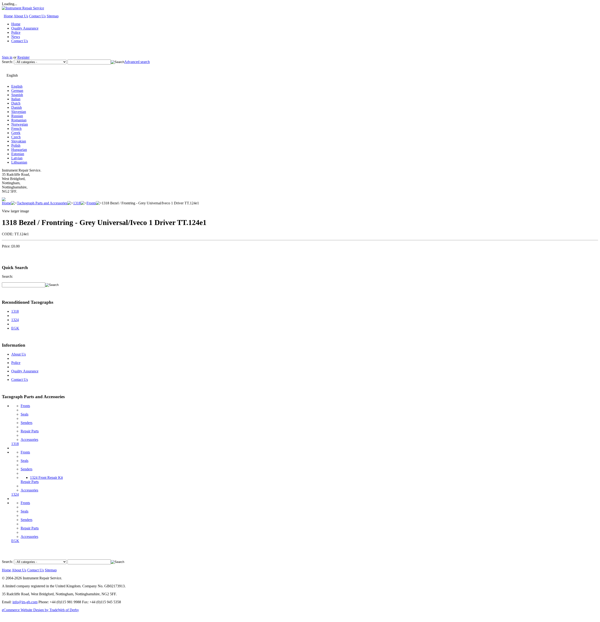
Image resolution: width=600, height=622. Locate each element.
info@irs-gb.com (25, 602)
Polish (15, 145)
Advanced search (137, 62)
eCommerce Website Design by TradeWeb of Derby (40, 610)
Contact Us (37, 16)
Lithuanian (19, 162)
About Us (21, 16)
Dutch (15, 103)
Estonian (17, 154)
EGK (15, 328)
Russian (17, 116)
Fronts (91, 203)
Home (8, 16)
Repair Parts (30, 431)
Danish (16, 107)
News (15, 37)
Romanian (18, 120)
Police (15, 32)
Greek (15, 133)
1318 (77, 203)
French (16, 129)
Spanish (17, 95)
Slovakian (18, 141)
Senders (26, 423)
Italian (15, 99)
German (17, 91)
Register (23, 57)
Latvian (16, 158)
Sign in (7, 57)
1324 (15, 320)
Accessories (29, 440)
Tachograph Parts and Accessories (42, 203)
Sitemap (53, 16)
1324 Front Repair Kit (46, 478)
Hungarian (19, 150)
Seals (24, 414)
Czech (16, 137)
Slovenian (18, 112)
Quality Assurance (24, 28)
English (16, 86)
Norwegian (19, 124)
